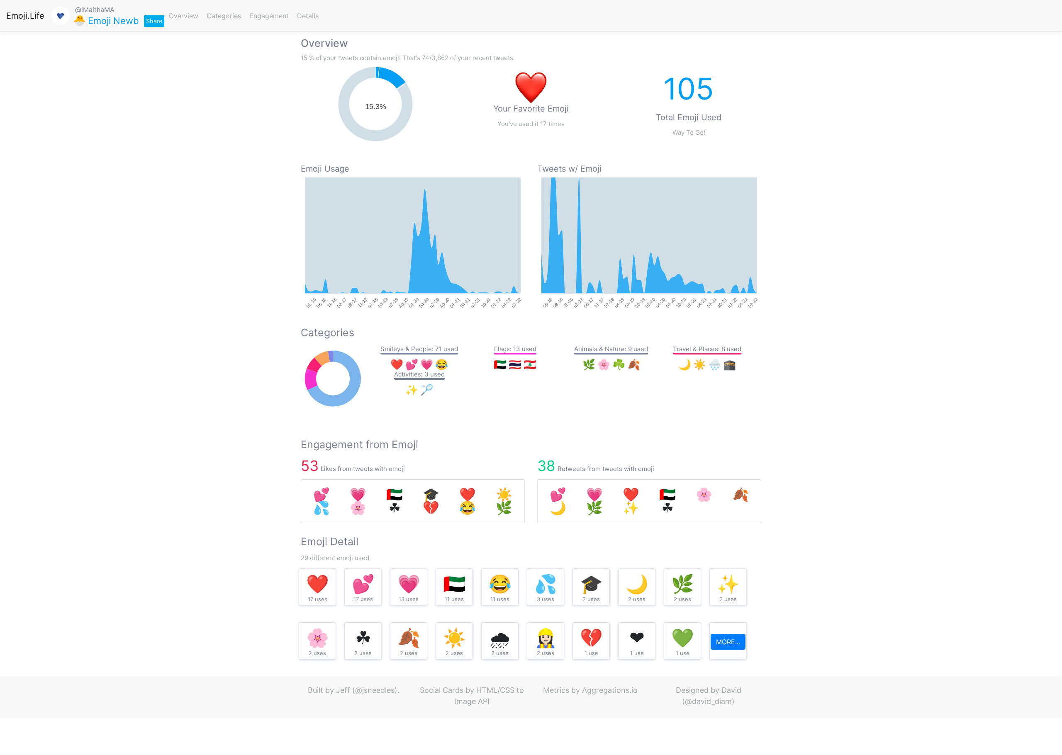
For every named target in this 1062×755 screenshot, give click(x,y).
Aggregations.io (610, 690)
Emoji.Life (25, 16)
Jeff (343, 690)
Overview (183, 16)
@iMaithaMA (94, 9)
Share (154, 20)
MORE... (728, 642)
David (731, 690)
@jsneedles (375, 690)
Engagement (269, 16)
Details (308, 16)
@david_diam (708, 701)
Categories (224, 16)
